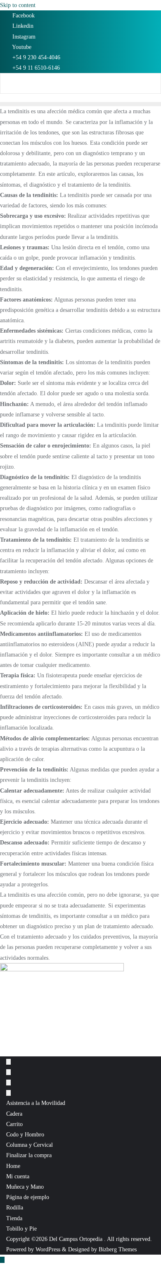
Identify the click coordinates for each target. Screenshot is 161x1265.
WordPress (48, 1249)
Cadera (14, 1114)
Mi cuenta (17, 1176)
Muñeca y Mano (25, 1187)
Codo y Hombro (25, 1134)
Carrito (14, 1124)
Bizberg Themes (118, 1249)
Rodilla (14, 1207)
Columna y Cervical (29, 1145)
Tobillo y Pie (21, 1229)
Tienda (14, 1218)
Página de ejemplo (27, 1197)
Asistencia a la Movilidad (35, 1103)
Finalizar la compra (29, 1155)
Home (13, 1166)
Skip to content (18, 5)
